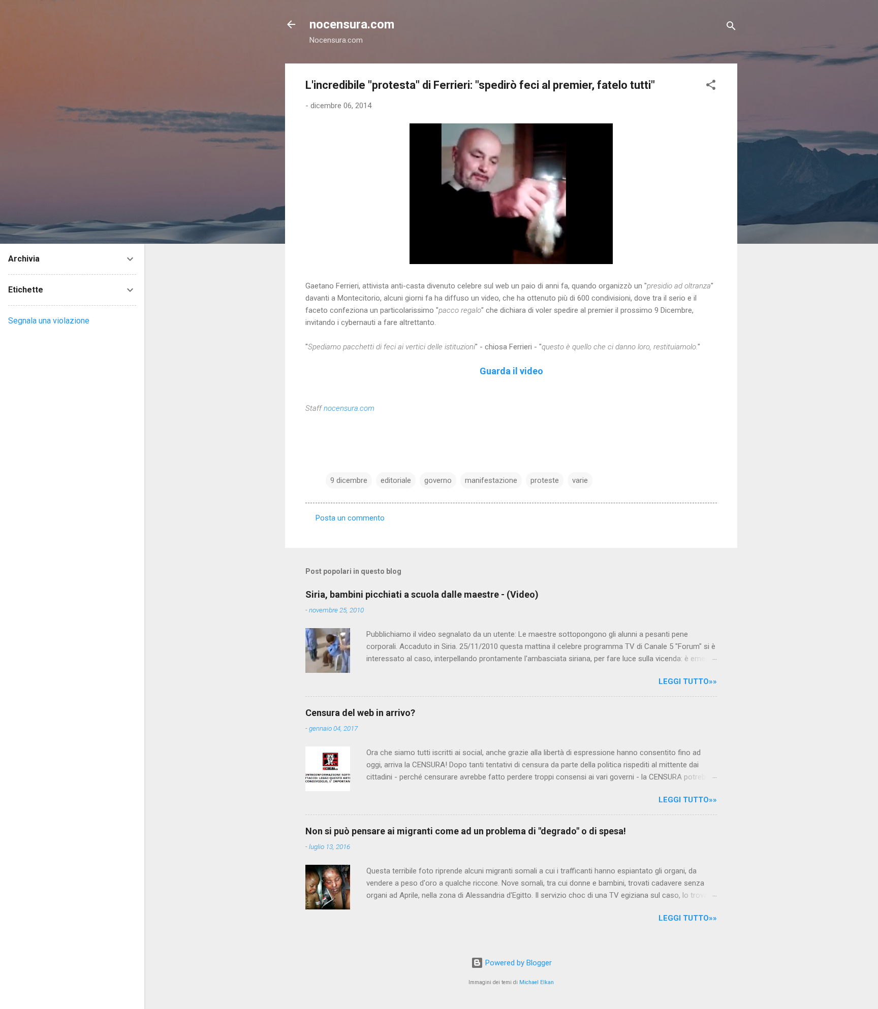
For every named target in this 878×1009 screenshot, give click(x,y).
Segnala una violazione (48, 321)
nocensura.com (351, 24)
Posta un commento (350, 518)
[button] (711, 86)
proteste (544, 480)
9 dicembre (348, 480)
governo (438, 480)
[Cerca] (731, 27)
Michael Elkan (536, 982)
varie (580, 480)
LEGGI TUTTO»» (687, 681)
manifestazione (491, 480)
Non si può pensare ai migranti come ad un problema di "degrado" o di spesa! (465, 831)
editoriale (396, 480)
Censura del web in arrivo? (360, 712)
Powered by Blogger (517, 962)
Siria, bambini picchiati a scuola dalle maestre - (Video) (422, 594)
